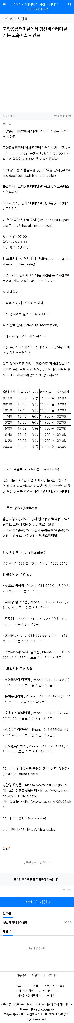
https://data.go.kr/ (41, 829)
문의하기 (52, 975)
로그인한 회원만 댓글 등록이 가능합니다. (37, 879)
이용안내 (37, 975)
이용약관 (22, 975)
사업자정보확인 (25, 990)
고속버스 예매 (12, 303)
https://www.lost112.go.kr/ (46, 785)
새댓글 (7, 931)
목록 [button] (68, 890)
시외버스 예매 (34, 303)
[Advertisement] (33, 74)
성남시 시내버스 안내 (15, 922)
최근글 (7, 913)
